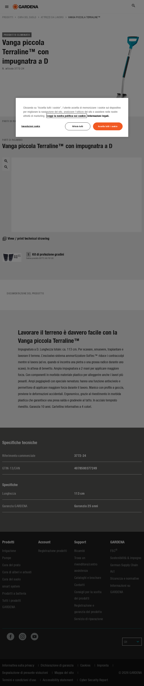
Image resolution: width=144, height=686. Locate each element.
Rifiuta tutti (77, 126)
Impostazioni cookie (30, 126)
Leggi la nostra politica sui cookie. (66, 116)
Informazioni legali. (98, 116)
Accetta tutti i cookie (108, 126)
